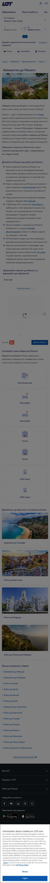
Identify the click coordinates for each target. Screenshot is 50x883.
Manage (25, 871)
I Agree (25, 878)
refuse (5, 863)
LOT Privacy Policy (22, 865)
